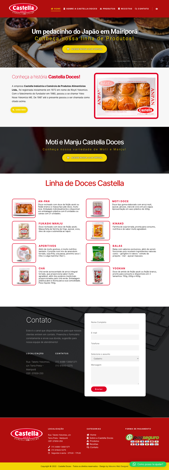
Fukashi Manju (51, 223)
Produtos (94, 441)
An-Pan (44, 201)
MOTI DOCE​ (120, 201)
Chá (42, 268)
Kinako (118, 223)
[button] (148, 464)
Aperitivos (47, 245)
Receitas (94, 444)
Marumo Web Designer (118, 466)
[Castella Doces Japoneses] (23, 8)
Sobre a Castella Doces (101, 438)
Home (93, 434)
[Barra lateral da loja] (156, 8)
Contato (94, 447)
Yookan (119, 268)
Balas (117, 245)
